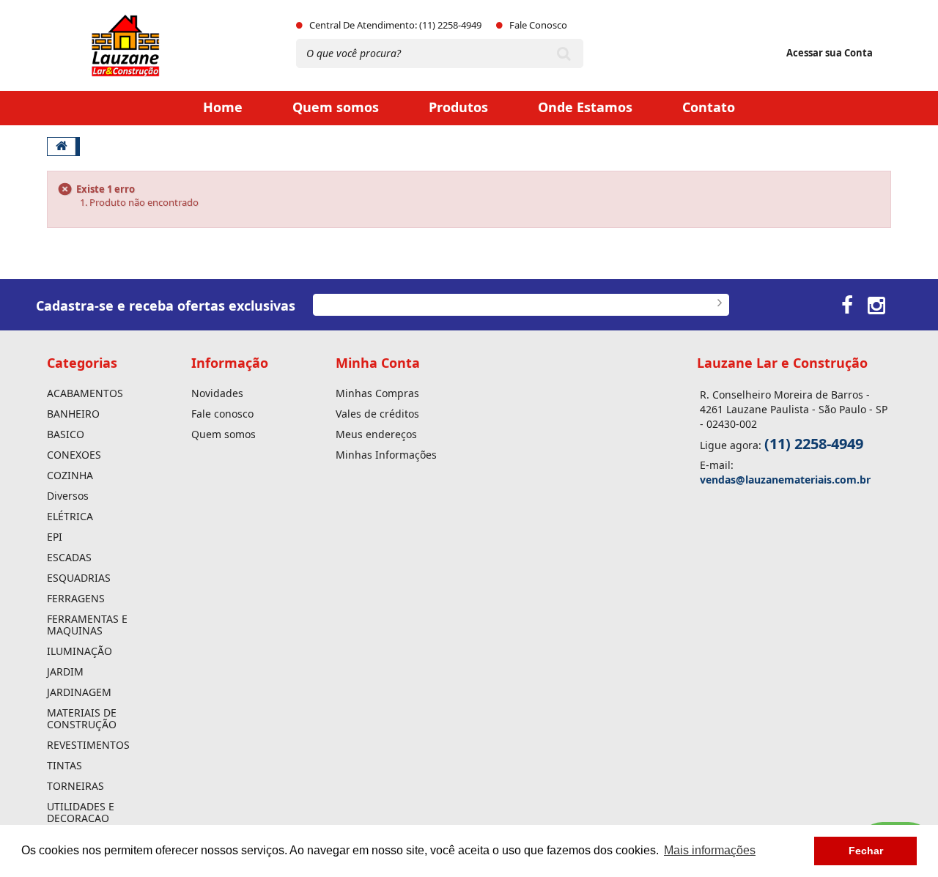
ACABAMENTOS (85, 393)
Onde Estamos (585, 107)
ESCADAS (69, 557)
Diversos (68, 496)
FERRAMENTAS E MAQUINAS (87, 625)
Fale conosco (222, 414)
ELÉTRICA (70, 516)
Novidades (217, 393)
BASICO (65, 434)
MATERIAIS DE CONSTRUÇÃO (82, 718)
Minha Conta (378, 362)
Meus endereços (376, 434)
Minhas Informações (386, 455)
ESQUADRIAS (79, 578)
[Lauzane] (147, 46)
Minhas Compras (377, 393)
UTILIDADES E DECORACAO (80, 812)
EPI (54, 537)
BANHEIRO (73, 414)
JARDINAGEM (79, 692)
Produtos (458, 107)
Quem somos (335, 107)
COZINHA (70, 475)
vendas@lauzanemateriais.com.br (785, 479)
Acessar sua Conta (829, 52)
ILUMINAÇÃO (79, 651)
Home (223, 107)
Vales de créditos (377, 414)
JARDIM (65, 672)
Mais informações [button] (710, 850)
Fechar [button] (866, 850)
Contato (708, 107)
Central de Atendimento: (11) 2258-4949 (395, 25)
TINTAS (64, 765)
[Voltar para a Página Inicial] (61, 146)
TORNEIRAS (75, 786)
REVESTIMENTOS (88, 745)
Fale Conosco (538, 25)
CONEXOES (74, 455)
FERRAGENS (76, 598)
